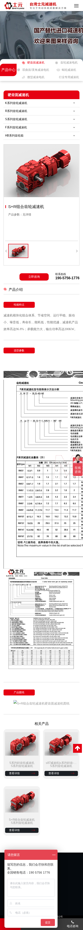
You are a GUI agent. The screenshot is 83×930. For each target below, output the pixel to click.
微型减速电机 (35, 77)
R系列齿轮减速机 (16, 111)
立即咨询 (34, 276)
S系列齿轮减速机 (16, 119)
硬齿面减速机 (35, 62)
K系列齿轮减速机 (16, 103)
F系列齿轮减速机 (16, 127)
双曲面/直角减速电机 (35, 69)
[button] (6, 251)
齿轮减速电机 (68, 62)
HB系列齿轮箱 (14, 135)
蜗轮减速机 (69, 69)
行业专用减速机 (69, 77)
